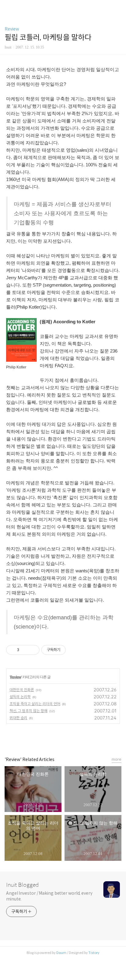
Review (12, 29)
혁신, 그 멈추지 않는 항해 (28, 710)
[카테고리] (7, 7)
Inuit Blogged (22, 885)
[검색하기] (118, 7)
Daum (61, 953)
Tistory (93, 953)
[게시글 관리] (32, 649)
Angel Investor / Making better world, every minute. (49, 896)
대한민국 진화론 (21, 689)
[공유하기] (25, 649)
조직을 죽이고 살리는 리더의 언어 (34, 703)
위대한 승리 (18, 718)
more (116, 759)
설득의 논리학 (20, 696)
